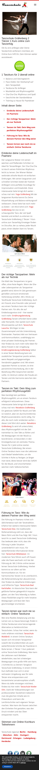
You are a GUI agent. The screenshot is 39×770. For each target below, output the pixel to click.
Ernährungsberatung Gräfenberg (16, 350)
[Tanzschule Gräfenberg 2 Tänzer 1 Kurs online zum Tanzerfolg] (19, 23)
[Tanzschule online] (19, 251)
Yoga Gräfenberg (23, 194)
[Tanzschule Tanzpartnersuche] (14, 4)
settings (23, 763)
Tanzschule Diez (8, 529)
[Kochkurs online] (19, 65)
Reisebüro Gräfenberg (25, 407)
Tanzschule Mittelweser (16, 554)
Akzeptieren (7, 766)
